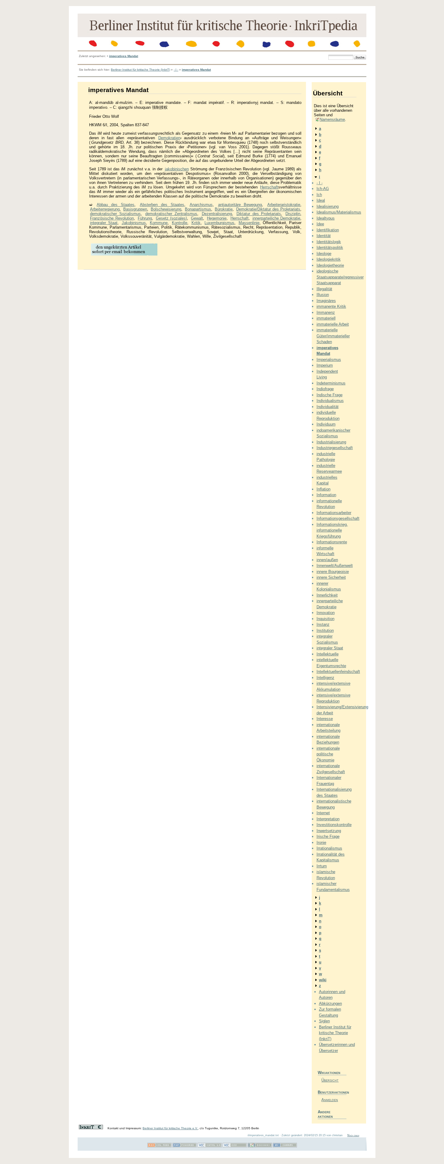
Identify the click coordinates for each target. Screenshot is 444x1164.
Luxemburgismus (219, 222)
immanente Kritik (331, 306)
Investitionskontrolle (334, 824)
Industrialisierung (331, 442)
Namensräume (332, 119)
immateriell (326, 318)
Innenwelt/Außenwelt (335, 565)
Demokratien (169, 138)
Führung (145, 218)
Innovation (326, 612)
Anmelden (329, 1100)
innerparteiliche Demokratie (277, 218)
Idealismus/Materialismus (339, 212)
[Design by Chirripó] (285, 1146)
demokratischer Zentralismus (171, 213)
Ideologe (324, 253)
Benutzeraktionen (332, 1092)
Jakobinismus (134, 222)
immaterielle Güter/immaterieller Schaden (333, 336)
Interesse (325, 718)
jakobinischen (177, 169)
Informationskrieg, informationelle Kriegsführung (332, 530)
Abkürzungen (330, 1003)
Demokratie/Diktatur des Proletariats (268, 209)
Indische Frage (330, 395)
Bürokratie (224, 209)
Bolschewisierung (166, 209)
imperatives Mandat (123, 56)
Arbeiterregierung (105, 209)
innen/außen (327, 560)
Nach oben (353, 1135)
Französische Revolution (112, 218)
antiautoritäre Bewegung (240, 204)
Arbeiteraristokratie (283, 204)
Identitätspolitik (330, 247)
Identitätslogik (329, 242)
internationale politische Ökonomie (328, 754)
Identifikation (328, 230)
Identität (324, 235)
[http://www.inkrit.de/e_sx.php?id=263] (124, 255)
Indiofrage (325, 389)
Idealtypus (326, 218)
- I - (176, 69)
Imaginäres (326, 300)
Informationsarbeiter (334, 512)
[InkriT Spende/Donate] (91, 1128)
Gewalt (197, 218)
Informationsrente (332, 542)
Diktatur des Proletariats (258, 213)
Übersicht (330, 1080)
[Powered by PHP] (184, 1146)
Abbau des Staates (115, 204)
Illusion (323, 294)
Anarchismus (201, 204)
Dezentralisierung (217, 213)
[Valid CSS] (235, 1146)
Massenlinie (249, 222)
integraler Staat (103, 222)
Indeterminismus (331, 383)
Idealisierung (328, 206)
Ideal (321, 200)
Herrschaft (269, 187)
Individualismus (330, 400)
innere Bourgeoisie (333, 571)
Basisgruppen (135, 209)
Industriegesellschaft (335, 447)
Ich (319, 194)
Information (326, 495)
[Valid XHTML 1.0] (210, 1146)
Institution (325, 630)
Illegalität (324, 289)
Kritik (196, 222)
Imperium (325, 365)
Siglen (324, 1021)
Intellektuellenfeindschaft (338, 671)
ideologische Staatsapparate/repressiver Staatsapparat (340, 277)
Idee (320, 224)
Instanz (323, 624)
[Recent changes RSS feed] (159, 1146)
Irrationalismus (329, 848)
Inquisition (325, 618)
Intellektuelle (328, 654)
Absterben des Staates (162, 204)
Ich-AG (323, 188)
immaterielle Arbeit (333, 324)
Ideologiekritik (329, 259)
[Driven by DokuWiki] (260, 1146)
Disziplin (292, 213)
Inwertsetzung (329, 830)
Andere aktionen (325, 1114)
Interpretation (328, 819)
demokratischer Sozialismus (115, 213)
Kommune (159, 222)
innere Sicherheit (331, 577)
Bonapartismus (198, 209)
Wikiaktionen (329, 1072)
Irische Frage (328, 836)
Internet (323, 813)
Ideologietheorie (330, 265)
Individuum (326, 424)
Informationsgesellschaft (338, 518)
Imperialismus (329, 359)
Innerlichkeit (327, 595)
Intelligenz (325, 677)
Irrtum (322, 866)
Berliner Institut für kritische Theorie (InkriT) (140, 69)
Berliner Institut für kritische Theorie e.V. (170, 1128)
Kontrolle (179, 222)
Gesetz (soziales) (171, 218)
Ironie (321, 842)
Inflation (323, 489)
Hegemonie (217, 218)
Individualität (328, 406)
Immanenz (326, 312)
